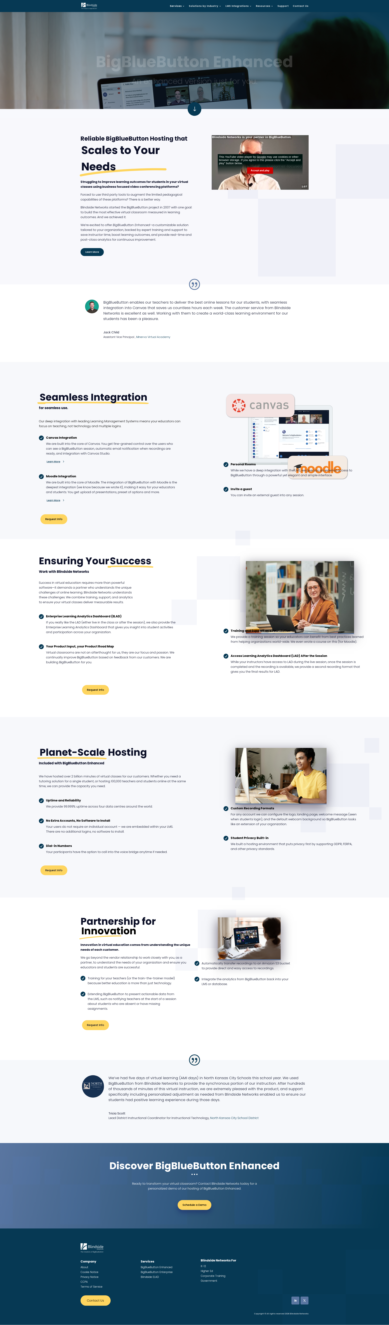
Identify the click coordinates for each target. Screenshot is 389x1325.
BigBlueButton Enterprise (157, 1272)
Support (283, 6)
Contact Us (300, 6)
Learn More (92, 252)
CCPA (84, 1282)
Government (209, 1281)
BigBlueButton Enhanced (156, 1267)
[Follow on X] (304, 1300)
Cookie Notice (89, 1272)
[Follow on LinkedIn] (295, 1300)
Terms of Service (91, 1287)
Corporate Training (213, 1276)
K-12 (203, 1266)
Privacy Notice (89, 1277)
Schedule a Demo (194, 1205)
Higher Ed (207, 1271)
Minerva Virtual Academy (153, 337)
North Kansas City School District (234, 1118)
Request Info (53, 519)
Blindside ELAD (150, 1277)
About (84, 1267)
